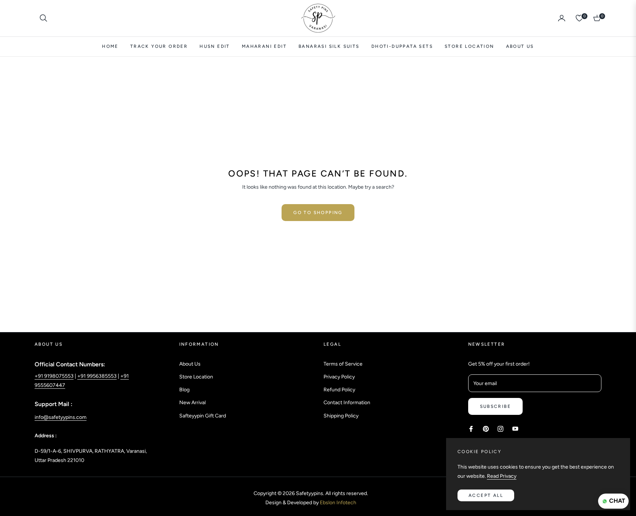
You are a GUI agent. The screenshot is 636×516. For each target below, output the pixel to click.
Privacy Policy (339, 377)
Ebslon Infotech (338, 502)
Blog (184, 390)
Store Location (196, 377)
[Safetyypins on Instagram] (501, 428)
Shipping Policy (341, 416)
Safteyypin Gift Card (202, 416)
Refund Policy (339, 390)
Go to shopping (318, 212)
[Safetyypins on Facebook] (471, 428)
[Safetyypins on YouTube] (515, 428)
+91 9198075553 (54, 376)
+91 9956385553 (97, 376)
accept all (486, 495)
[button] (43, 18)
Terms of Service (343, 364)
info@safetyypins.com (60, 417)
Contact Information (347, 402)
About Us (190, 364)
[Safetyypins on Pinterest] (486, 428)
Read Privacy (501, 476)
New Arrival (192, 402)
